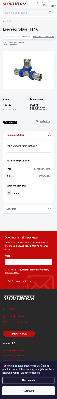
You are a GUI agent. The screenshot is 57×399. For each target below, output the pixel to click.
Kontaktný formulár (19, 334)
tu (39, 372)
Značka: (10, 45)
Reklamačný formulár (13, 360)
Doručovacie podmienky (15, 350)
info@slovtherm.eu (19, 316)
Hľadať (50, 13)
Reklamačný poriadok (13, 355)
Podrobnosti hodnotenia (43, 36)
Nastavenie (28, 380)
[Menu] (53, 4)
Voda (16, 193)
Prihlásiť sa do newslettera (19, 281)
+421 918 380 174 (18, 322)
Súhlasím (28, 390)
